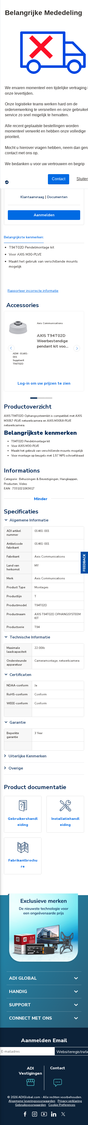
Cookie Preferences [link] (61, 1105)
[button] (84, 563)
